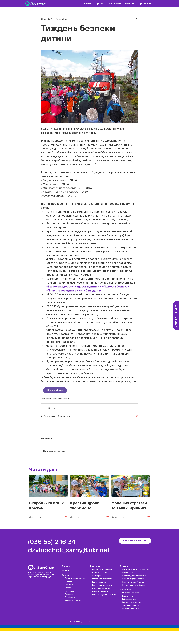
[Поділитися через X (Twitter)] (48, 408)
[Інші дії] (136, 19)
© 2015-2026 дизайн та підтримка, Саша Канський (89, 622)
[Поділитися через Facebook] (42, 408)
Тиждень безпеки (61, 398)
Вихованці (46, 398)
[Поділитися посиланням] (55, 408)
